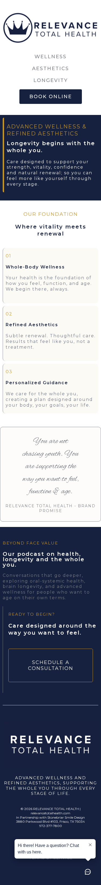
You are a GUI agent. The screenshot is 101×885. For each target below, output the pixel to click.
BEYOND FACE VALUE (30, 543)
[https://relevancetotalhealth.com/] (50, 29)
